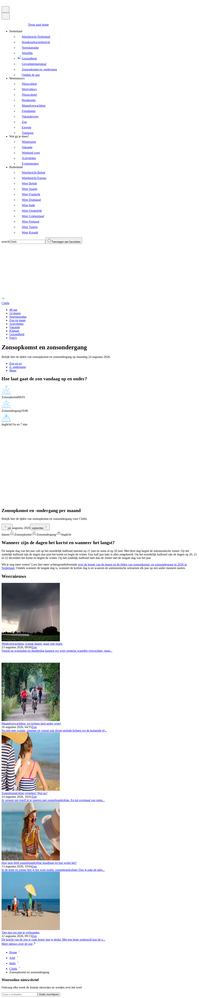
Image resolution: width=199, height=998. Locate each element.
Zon (34, 647)
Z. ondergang (17, 367)
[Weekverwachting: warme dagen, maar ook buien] (31, 640)
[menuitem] (103, 53)
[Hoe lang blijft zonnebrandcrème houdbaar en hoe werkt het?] (31, 859)
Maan (12, 370)
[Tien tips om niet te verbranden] (31, 929)
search (5, 241)
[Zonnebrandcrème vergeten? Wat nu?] (31, 789)
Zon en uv (15, 363)
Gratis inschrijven (49, 994)
